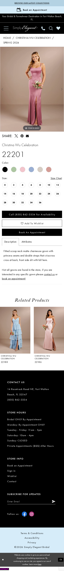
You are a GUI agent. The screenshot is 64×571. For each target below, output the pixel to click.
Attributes (27, 241)
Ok (61, 559)
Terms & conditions (32, 533)
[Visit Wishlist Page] (58, 28)
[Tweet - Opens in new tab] (16, 136)
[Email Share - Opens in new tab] (27, 136)
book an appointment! (14, 278)
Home (7, 38)
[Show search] (50, 28)
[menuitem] (6, 28)
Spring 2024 (11, 42)
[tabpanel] (32, 89)
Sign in (11, 470)
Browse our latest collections (32, 3)
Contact (11, 481)
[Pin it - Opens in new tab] (22, 136)
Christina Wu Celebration (33, 38)
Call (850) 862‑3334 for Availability (32, 214)
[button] (6, 28)
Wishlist (12, 476)
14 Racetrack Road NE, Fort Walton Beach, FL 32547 (28, 391)
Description (10, 241)
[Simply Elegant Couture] (25, 28)
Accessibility (32, 537)
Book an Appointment (32, 232)
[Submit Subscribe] (52, 501)
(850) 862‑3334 (17, 399)
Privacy (32, 542)
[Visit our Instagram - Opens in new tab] (31, 514)
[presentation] (15, 330)
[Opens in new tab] (4, 569)
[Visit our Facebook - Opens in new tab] (24, 514)
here (39, 564)
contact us (49, 274)
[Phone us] (43, 28)
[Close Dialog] (3, 559)
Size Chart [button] (56, 178)
